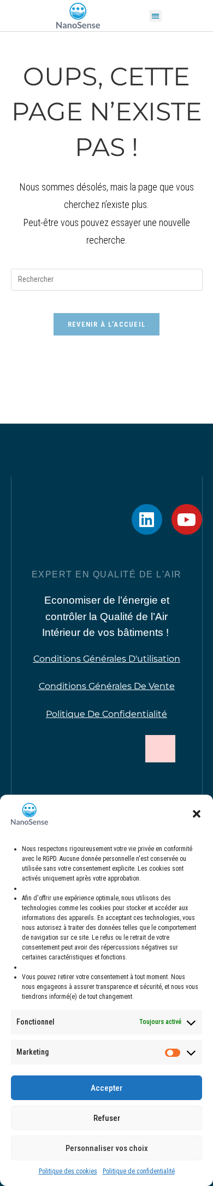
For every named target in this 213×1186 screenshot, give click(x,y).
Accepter (106, 1088)
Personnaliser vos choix (107, 1148)
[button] (196, 813)
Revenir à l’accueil (107, 324)
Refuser (106, 1118)
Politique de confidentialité (139, 1171)
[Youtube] (186, 519)
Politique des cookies (68, 1171)
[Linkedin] (147, 519)
